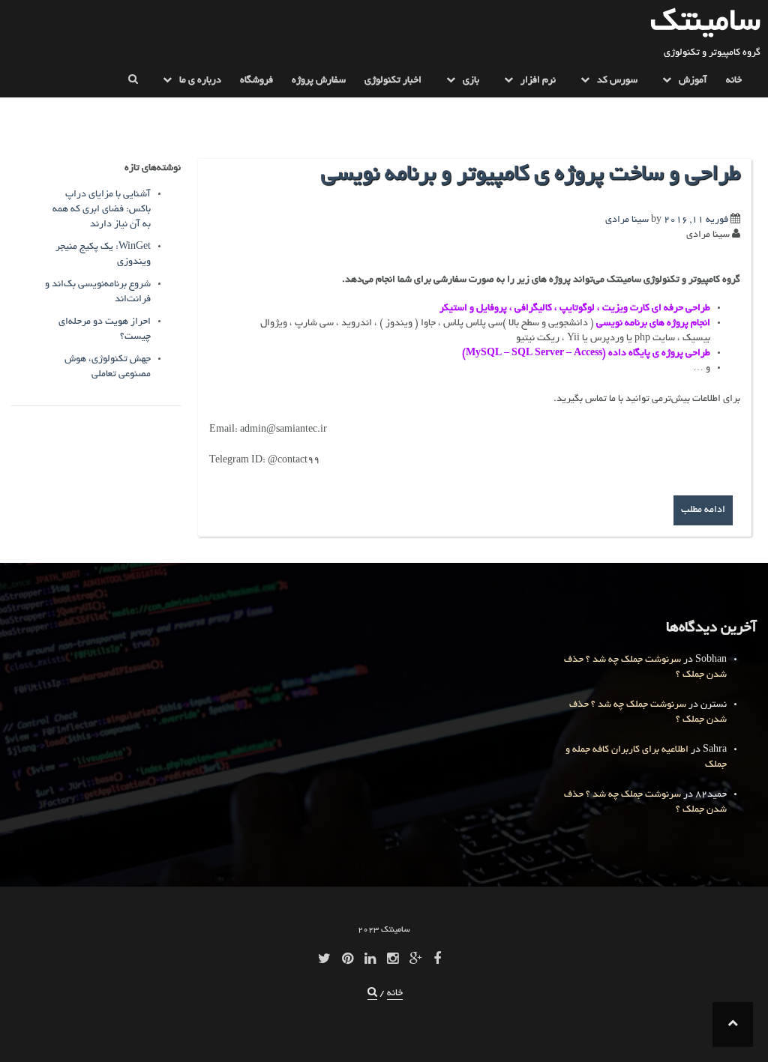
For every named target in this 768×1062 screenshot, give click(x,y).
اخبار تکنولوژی (393, 81)
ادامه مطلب (703, 510)
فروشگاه (256, 81)
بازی (471, 81)
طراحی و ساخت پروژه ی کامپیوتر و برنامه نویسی (530, 175)
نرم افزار (538, 81)
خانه (734, 81)
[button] (133, 83)
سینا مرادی (627, 220)
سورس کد (617, 81)
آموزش (693, 81)
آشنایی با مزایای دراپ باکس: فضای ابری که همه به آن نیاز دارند (101, 210)
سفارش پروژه (319, 81)
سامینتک (705, 23)
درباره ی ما (200, 81)
